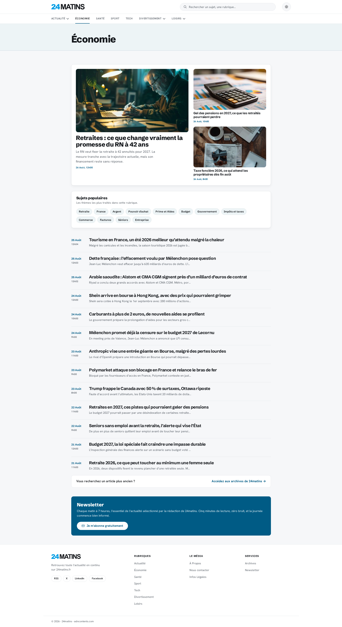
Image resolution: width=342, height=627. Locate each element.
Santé (100, 18)
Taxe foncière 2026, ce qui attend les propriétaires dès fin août (220, 172)
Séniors (123, 219)
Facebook (97, 578)
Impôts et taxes (234, 211)
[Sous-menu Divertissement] (164, 19)
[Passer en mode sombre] (286, 6)
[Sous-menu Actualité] (67, 19)
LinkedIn (79, 578)
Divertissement (150, 18)
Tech (129, 18)
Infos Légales (197, 577)
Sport (115, 18)
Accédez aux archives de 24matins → (239, 481)
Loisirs (176, 18)
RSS (56, 578)
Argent (117, 211)
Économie (82, 18)
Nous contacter (199, 570)
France (101, 211)
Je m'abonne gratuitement (105, 526)
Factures (105, 219)
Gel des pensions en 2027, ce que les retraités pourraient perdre (227, 115)
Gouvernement (207, 211)
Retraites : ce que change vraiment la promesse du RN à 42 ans (129, 141)
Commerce (86, 219)
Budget (185, 211)
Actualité (58, 18)
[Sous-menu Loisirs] (184, 19)
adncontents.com (84, 621)
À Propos (195, 563)
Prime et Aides (165, 211)
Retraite (84, 211)
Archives (250, 563)
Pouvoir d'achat (138, 211)
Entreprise (142, 219)
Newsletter (252, 570)
